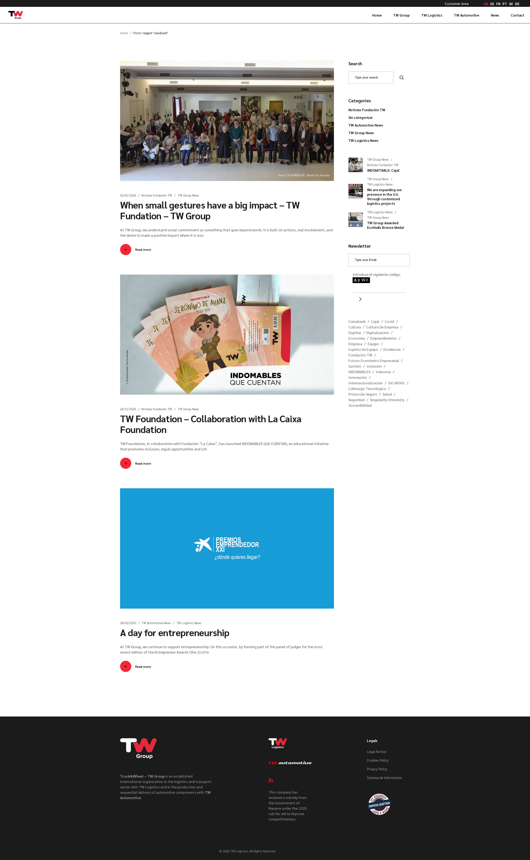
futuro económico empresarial (373, 360)
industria (383, 371)
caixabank (357, 321)
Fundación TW (360, 354)
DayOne (354, 332)
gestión (354, 366)
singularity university (387, 399)
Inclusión (374, 366)
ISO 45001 (396, 382)
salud (387, 394)
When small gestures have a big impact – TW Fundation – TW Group (210, 210)
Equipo (373, 343)
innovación (357, 377)
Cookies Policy (378, 760)
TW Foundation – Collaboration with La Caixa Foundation (210, 423)
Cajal (375, 321)
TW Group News (188, 195)
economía (356, 338)
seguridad (356, 399)
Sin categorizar (360, 117)
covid (389, 321)
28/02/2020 (128, 623)
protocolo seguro (362, 394)
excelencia (392, 349)
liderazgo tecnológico (367, 388)
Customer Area (457, 3)
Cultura (354, 326)
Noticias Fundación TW (156, 195)
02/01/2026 (128, 195)
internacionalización (365, 382)
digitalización (377, 332)
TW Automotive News (156, 623)
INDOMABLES (359, 371)
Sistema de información (384, 777)
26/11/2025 (128, 409)
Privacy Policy (377, 769)
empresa (355, 343)
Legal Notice (376, 751)
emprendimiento (383, 338)
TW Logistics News (188, 623)
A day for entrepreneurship (174, 632)
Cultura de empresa (382, 326)
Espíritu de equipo (363, 349)
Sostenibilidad (360, 405)
